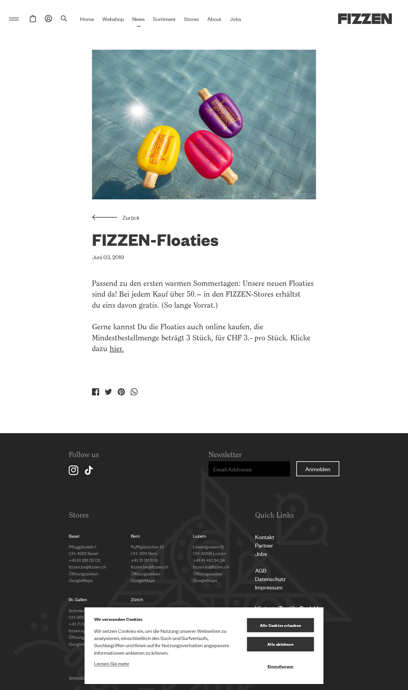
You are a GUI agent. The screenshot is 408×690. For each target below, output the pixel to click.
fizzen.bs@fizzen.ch (87, 566)
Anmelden (317, 468)
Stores (191, 18)
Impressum (269, 587)
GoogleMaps (81, 580)
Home (87, 18)
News (138, 18)
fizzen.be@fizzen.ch (149, 566)
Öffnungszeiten (83, 573)
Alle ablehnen (280, 644)
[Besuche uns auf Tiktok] (88, 470)
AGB (260, 570)
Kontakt (264, 536)
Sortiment (164, 18)
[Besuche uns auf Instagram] (73, 470)
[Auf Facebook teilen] (95, 391)
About (214, 18)
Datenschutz (270, 578)
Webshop (113, 18)
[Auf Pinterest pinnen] (121, 391)
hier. (117, 348)
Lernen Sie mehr (111, 663)
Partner (264, 545)
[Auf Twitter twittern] (108, 391)
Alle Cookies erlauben (280, 625)
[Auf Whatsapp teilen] (134, 391)
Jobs (235, 18)
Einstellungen (281, 666)
